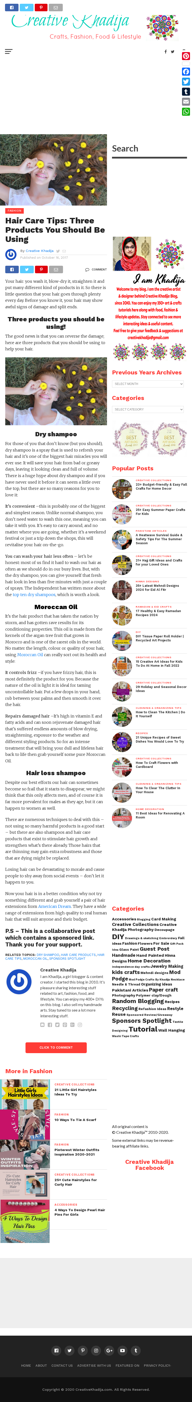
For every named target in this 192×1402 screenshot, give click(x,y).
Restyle (175, 1008)
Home (26, 1365)
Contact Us (62, 1365)
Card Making (163, 919)
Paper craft (163, 990)
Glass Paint (129, 949)
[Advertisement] (96, 94)
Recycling (125, 1008)
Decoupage (164, 930)
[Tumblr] (186, 92)
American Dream (54, 906)
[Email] (186, 102)
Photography (123, 995)
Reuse (119, 1014)
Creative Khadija (40, 251)
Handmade (124, 955)
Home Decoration (149, 961)
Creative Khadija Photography (144, 927)
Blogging (143, 919)
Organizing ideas (156, 984)
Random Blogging (138, 1001)
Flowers (145, 943)
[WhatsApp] (186, 112)
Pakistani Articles (130, 990)
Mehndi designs (154, 973)
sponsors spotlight (67, 958)
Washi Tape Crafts (125, 1036)
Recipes (172, 1002)
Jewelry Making (166, 966)
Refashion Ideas (152, 1009)
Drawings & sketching (141, 938)
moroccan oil (35, 958)
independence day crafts (131, 966)
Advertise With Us (94, 1365)
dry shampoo (48, 955)
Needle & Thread (126, 984)
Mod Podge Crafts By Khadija (149, 979)
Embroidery (168, 938)
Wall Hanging (171, 1030)
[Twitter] (186, 82)
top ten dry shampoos (34, 594)
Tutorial (143, 1029)
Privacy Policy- (157, 1365)
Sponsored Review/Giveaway (149, 1015)
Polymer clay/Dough (154, 995)
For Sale (161, 943)
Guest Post (155, 949)
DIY (118, 936)
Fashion (129, 943)
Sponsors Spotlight (142, 1020)
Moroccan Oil (30, 654)
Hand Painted (150, 955)
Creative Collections (135, 924)
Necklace (177, 979)
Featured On (127, 1365)
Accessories (124, 919)
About (41, 1365)
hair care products (78, 955)
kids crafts (126, 972)
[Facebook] (186, 72)
